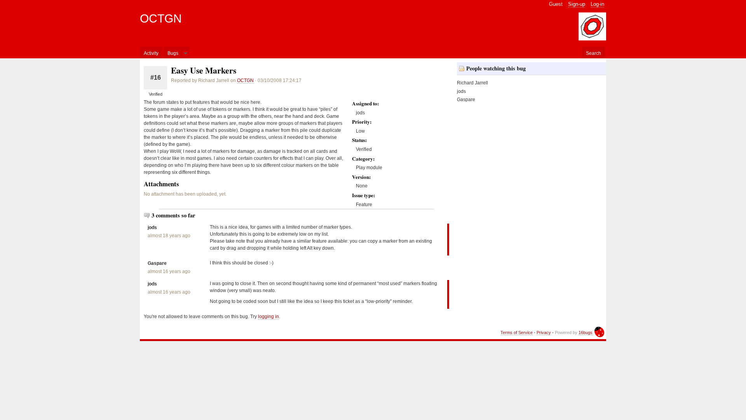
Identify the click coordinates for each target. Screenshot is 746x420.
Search (593, 53)
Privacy (544, 332)
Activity (151, 53)
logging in (268, 316)
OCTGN (161, 18)
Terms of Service (516, 332)
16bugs (586, 332)
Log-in (597, 4)
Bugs (172, 53)
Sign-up (576, 4)
